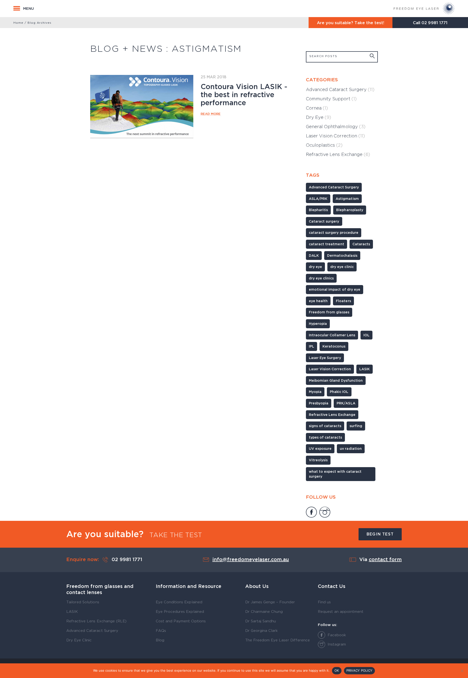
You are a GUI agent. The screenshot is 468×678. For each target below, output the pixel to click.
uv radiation (350, 448)
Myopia (315, 391)
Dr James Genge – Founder (270, 602)
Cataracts (361, 244)
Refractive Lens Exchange (338, 154)
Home (18, 22)
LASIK (364, 369)
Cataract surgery (324, 221)
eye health (318, 301)
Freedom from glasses (329, 312)
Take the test (175, 535)
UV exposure (320, 448)
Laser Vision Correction (335, 136)
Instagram (337, 644)
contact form (385, 559)
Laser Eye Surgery (325, 358)
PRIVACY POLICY (359, 670)
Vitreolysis (318, 460)
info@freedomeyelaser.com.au (250, 559)
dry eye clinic (341, 266)
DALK (314, 255)
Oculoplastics (324, 145)
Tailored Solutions (82, 602)
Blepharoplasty (349, 210)
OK (336, 670)
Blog (160, 640)
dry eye (315, 266)
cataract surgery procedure (333, 232)
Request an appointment (340, 611)
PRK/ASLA (346, 403)
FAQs (161, 630)
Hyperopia (318, 323)
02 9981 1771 (434, 22)
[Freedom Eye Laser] (424, 8)
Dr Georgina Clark (261, 630)
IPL (311, 346)
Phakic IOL (339, 391)
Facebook (337, 635)
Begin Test (380, 534)
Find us (324, 602)
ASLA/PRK (318, 198)
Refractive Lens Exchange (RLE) (96, 621)
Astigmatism (347, 198)
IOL (366, 335)
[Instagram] (324, 513)
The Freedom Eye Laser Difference (277, 640)
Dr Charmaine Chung (264, 611)
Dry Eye (318, 117)
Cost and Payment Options (181, 621)
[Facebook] (311, 513)
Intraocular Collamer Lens (332, 335)
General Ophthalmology (335, 126)
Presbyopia (318, 403)
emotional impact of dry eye (334, 289)
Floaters (343, 301)
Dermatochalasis (342, 255)
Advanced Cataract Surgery (340, 89)
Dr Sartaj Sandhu (260, 621)
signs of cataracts (325, 426)
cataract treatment (326, 244)
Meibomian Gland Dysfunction (336, 380)
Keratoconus (333, 346)
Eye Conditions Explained (179, 602)
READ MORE (211, 113)
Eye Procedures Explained (180, 611)
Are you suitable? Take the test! (350, 22)
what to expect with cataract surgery (335, 474)
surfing (356, 426)
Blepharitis (318, 210)
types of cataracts (325, 437)
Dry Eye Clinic (79, 640)
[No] (461, 670)
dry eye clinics (321, 278)
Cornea (317, 108)
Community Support (331, 98)
